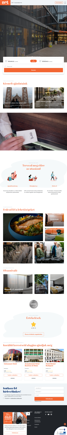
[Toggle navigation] (65, 3)
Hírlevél (54, 186)
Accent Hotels (17, 2)
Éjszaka (33, 61)
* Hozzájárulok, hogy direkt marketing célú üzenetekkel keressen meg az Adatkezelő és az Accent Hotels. (17, 395)
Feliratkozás (49, 399)
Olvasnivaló (10, 270)
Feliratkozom (15, 432)
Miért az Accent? (27, 425)
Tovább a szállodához (12, 375)
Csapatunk (36, 424)
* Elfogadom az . (13, 398)
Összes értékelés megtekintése (33, 334)
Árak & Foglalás (59, 2)
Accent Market (37, 417)
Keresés (33, 70)
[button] (2, 31)
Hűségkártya (33, 186)
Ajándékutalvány (12, 186)
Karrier (35, 427)
